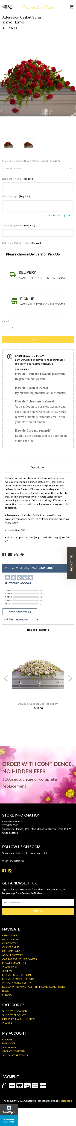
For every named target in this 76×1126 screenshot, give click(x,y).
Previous (5, 678)
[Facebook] (4, 554)
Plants (7, 1023)
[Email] (10, 554)
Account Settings (15, 1055)
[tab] (38, 274)
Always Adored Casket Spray (38, 703)
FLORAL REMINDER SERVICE (18, 978)
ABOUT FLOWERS (12, 955)
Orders (7, 1039)
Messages (8, 1043)
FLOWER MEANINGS (14, 963)
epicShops (66, 1100)
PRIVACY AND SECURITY (17, 982)
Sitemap (7, 994)
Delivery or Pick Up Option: (21, 243)
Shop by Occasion (14, 1011)
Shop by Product (14, 1015)
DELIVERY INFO (11, 951)
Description (38, 467)
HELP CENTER (10, 939)
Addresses (9, 1047)
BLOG (5, 990)
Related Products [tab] (38, 629)
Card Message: (16, 196)
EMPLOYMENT (10, 935)
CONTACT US (10, 943)
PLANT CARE (9, 966)
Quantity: (7, 321)
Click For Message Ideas (60, 215)
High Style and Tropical (19, 1018)
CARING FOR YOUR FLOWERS (19, 959)
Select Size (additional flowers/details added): (31, 160)
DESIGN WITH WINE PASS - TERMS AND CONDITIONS (33, 986)
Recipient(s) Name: (18, 178)
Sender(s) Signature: (18, 225)
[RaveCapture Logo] (41, 568)
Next (70, 678)
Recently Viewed (13, 1051)
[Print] (16, 554)
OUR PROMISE (10, 947)
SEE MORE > (22, 369)
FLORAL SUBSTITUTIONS (17, 974)
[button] (71, 563)
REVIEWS (7, 971)
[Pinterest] (22, 554)
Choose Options (40, 674)
